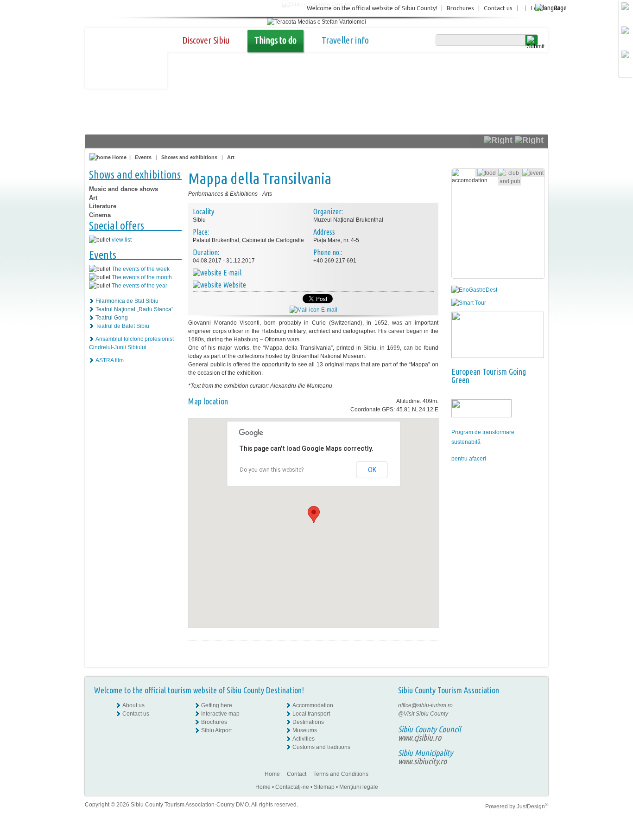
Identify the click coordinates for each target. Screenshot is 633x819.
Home (119, 157)
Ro (557, 8)
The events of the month (142, 277)
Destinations (308, 722)
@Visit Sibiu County (423, 713)
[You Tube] (532, 730)
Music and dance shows (123, 189)
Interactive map (220, 713)
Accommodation (312, 705)
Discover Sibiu (205, 40)
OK (372, 469)
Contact (296, 774)
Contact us (498, 8)
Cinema (100, 214)
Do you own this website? (272, 470)
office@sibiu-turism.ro (425, 705)
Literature (102, 206)
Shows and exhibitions (189, 157)
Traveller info (345, 40)
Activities (303, 739)
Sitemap (324, 787)
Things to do (275, 40)
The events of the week (141, 269)
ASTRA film (109, 360)
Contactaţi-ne (292, 787)
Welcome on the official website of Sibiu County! (372, 8)
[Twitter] (532, 722)
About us (133, 705)
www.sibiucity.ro (422, 761)
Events (143, 157)
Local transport (311, 713)
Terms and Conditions (340, 774)
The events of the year (139, 285)
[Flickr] (532, 713)
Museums (304, 730)
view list (122, 240)
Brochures (460, 8)
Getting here (216, 705)
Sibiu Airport (216, 730)
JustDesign (532, 806)
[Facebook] (532, 705)
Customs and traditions (321, 747)
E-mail (328, 310)
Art (230, 157)
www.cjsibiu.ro (419, 737)
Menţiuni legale (358, 787)
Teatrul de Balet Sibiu (122, 326)
